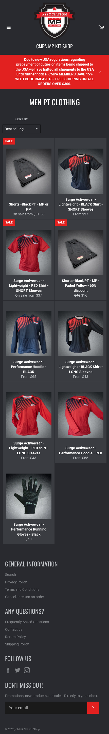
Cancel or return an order (24, 597)
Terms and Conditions (22, 589)
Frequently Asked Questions (27, 622)
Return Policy (15, 637)
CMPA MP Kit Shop (54, 46)
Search (10, 575)
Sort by (21, 119)
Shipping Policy (17, 644)
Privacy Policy (16, 582)
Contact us (13, 629)
